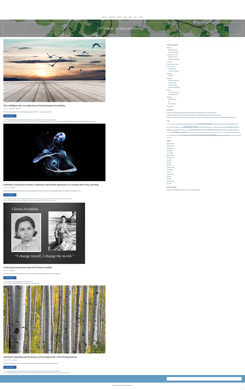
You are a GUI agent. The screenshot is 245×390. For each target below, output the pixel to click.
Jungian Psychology (36, 119)
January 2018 (170, 169)
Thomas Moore (86, 121)
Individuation (30, 121)
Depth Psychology (28, 119)
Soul (45, 119)
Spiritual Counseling (36, 371)
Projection (58, 121)
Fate (23, 372)
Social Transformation (221, 132)
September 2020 (170, 155)
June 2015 (169, 176)
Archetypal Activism (182, 124)
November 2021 (170, 146)
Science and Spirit (212, 132)
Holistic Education (171, 66)
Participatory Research (47, 198)
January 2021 (170, 150)
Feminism (18, 283)
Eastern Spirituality (172, 99)
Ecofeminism (169, 61)
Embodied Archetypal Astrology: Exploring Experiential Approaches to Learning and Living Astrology (51, 184)
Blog (130, 17)
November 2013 (170, 181)
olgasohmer (12, 108)
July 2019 (169, 160)
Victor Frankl (66, 372)
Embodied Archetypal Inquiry (30, 200)
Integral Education (19, 281)
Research (169, 89)
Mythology (42, 119)
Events (125, 17)
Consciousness (180, 127)
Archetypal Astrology (11, 119)
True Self (233, 135)
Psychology (169, 78)
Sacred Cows (207, 132)
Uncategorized (170, 106)
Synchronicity (51, 372)
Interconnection (225, 129)
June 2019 (169, 162)
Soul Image (81, 121)
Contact (141, 17)
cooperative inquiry (190, 127)
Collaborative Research (29, 198)
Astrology (169, 47)
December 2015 (170, 174)
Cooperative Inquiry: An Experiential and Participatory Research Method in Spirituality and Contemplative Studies (191, 112)
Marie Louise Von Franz (51, 121)
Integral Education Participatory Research (209, 129)
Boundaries (168, 127)
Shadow (74, 121)
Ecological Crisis (211, 127)
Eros (27, 121)
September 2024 (170, 143)
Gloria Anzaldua (23, 283)
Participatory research (179, 132)
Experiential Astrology (38, 198)
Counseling (112, 17)
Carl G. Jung (16, 121)
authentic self (235, 124)
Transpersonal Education (51, 119)
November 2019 (170, 157)
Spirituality (169, 97)
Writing (119, 17)
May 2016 (169, 171)
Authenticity (229, 124)
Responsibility (38, 372)
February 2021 (170, 148)
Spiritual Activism (35, 283)
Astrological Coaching (20, 200)
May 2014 (169, 178)
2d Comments (18, 108)
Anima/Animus (10, 121)
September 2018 (170, 167)
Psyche (62, 121)
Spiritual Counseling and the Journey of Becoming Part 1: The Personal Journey (40, 356)
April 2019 (169, 164)
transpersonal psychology (207, 135)
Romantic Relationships (68, 121)
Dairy (199, 127)
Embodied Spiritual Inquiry (172, 64)
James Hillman (36, 121)
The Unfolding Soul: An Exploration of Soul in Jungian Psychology (34, 105)
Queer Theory (29, 283)
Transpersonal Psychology (174, 87)
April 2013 (169, 183)
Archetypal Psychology (20, 119)
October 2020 (170, 153)
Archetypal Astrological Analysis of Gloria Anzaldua (27, 267)
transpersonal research (223, 135)
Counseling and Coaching (172, 54)
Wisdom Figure (92, 121)
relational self (195, 132)
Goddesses (170, 75)
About (135, 17)
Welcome (104, 17)
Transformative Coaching (57, 198)
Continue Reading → (9, 116)
